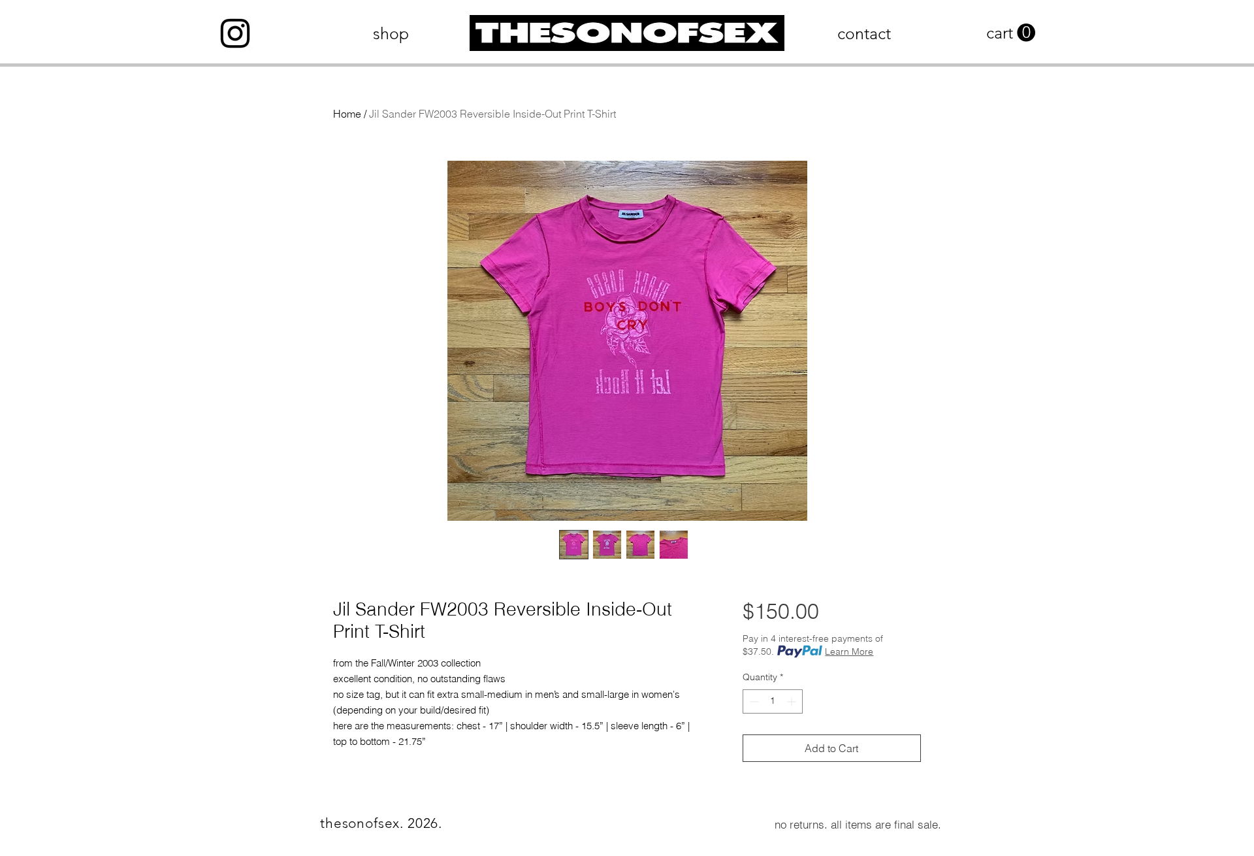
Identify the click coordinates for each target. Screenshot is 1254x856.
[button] (1010, 33)
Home (347, 113)
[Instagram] (235, 33)
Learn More (849, 651)
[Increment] (792, 701)
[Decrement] (753, 701)
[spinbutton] (772, 701)
